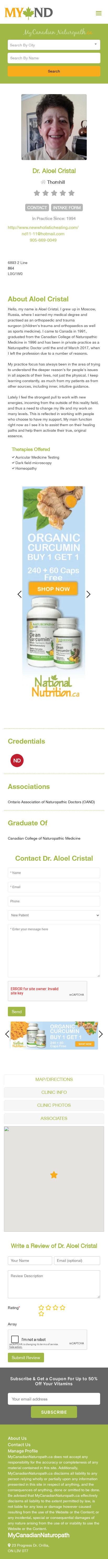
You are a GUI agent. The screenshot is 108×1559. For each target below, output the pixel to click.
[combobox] (54, 45)
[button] (53, 1174)
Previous (22, 594)
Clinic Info (54, 1092)
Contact (37, 207)
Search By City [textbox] (22, 45)
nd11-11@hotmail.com (43, 233)
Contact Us (19, 1444)
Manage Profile (23, 1451)
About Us (17, 1438)
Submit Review (26, 1357)
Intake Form (67, 207)
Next (85, 594)
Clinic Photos (54, 1105)
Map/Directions (54, 1079)
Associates (54, 1118)
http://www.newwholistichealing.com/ (43, 227)
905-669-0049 (43, 240)
